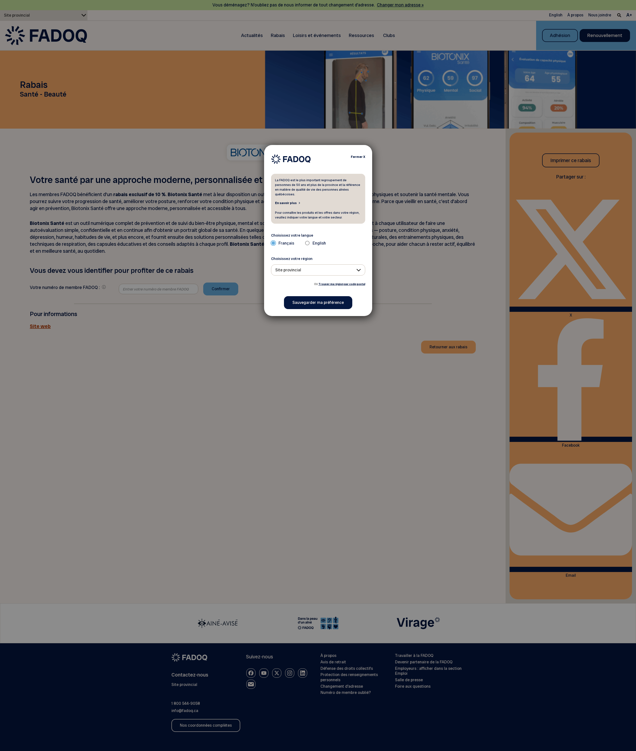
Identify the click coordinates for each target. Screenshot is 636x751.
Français (286, 243)
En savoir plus (286, 203)
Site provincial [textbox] (288, 270)
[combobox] (318, 270)
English (319, 243)
